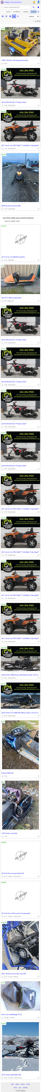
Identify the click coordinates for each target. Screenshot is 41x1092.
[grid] (10, 16)
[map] (18, 16)
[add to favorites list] (2, 63)
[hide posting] (38, 63)
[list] (3, 16)
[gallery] (14, 16)
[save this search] (38, 7)
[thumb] (6, 16)
